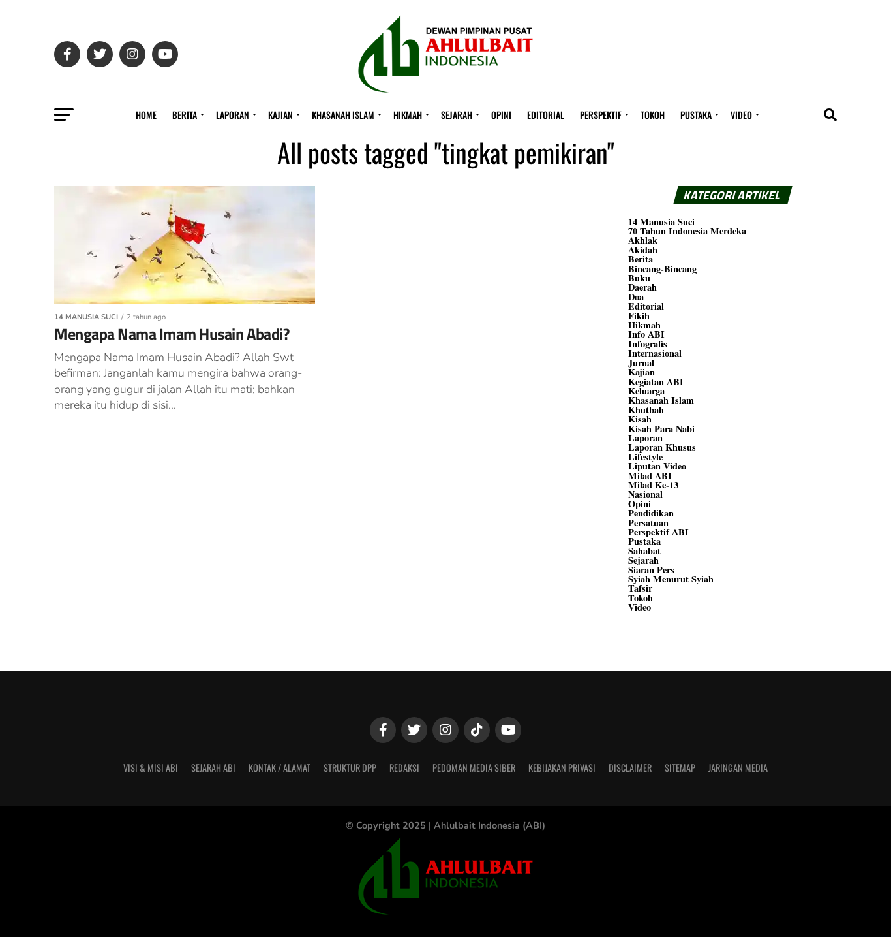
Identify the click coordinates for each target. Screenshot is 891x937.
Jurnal (641, 363)
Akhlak (642, 240)
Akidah (642, 250)
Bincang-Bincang (662, 269)
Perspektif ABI (658, 532)
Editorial (545, 114)
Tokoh (653, 114)
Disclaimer (630, 767)
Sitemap (680, 767)
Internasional (655, 353)
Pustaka (696, 114)
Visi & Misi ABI (150, 767)
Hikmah (407, 114)
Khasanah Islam (343, 114)
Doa (636, 297)
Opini (501, 114)
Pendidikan (651, 513)
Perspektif (601, 114)
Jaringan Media (738, 767)
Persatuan (648, 523)
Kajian (280, 114)
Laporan (232, 114)
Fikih (639, 316)
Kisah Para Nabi (661, 429)
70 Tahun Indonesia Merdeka (687, 231)
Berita (184, 114)
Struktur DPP (350, 767)
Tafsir (640, 588)
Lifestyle (645, 457)
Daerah (642, 287)
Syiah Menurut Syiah (671, 579)
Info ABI (646, 334)
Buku (639, 278)
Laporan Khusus (662, 447)
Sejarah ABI (213, 767)
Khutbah (646, 410)
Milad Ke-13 (653, 485)
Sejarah (456, 114)
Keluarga (646, 391)
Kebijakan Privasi (562, 767)
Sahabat (644, 551)
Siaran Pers (651, 570)
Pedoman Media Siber (473, 767)
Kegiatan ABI (656, 382)
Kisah (640, 419)
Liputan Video (657, 466)
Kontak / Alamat (279, 767)
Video (741, 114)
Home (146, 114)
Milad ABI (650, 476)
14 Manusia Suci (661, 222)
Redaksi (404, 767)
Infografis (647, 344)
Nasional (645, 494)
